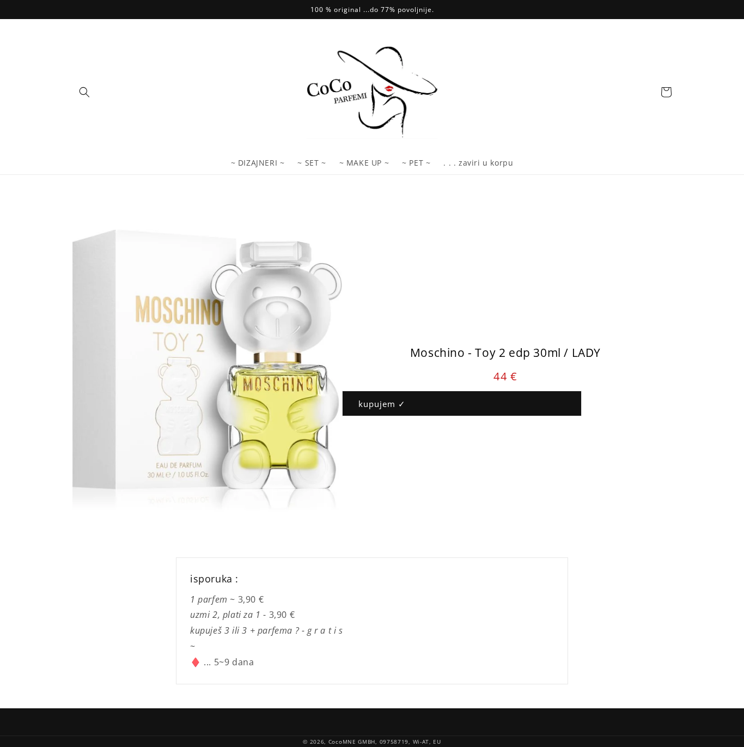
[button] (84, 92)
